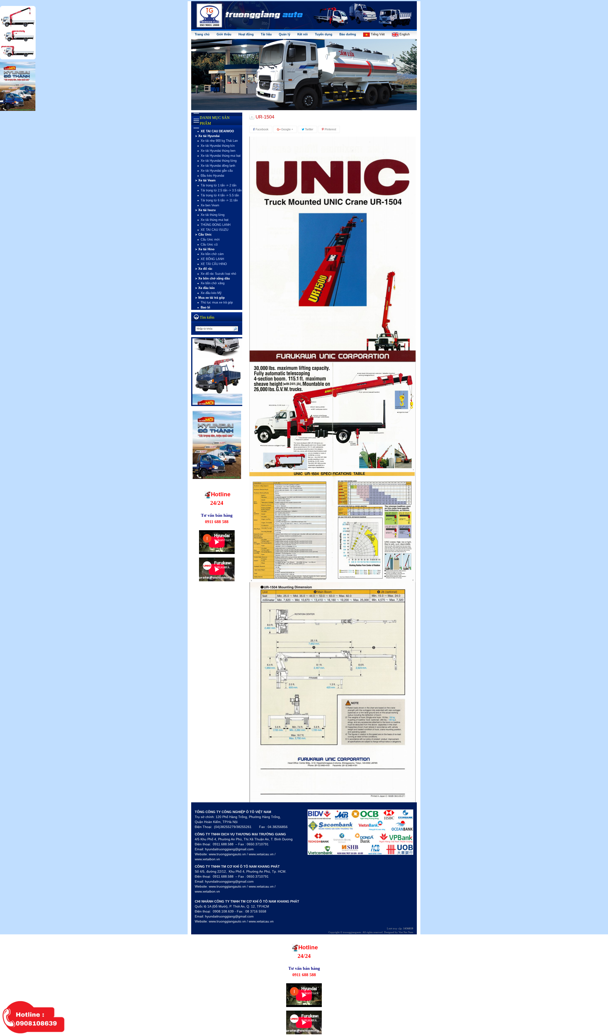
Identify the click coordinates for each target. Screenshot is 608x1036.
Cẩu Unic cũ (209, 244)
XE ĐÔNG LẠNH (212, 259)
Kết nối (302, 34)
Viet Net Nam (406, 932)
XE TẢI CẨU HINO (214, 264)
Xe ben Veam (210, 205)
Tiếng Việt (377, 34)
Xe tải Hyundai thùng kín (218, 145)
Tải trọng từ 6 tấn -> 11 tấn (219, 200)
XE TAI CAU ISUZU (214, 230)
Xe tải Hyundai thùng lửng (219, 160)
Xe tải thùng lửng (212, 215)
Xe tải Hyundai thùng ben (218, 150)
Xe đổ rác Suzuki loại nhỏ (218, 273)
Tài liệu (266, 34)
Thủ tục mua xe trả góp (217, 302)
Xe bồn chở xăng (212, 283)
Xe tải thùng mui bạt (214, 220)
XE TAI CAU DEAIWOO (217, 131)
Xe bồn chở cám (212, 254)
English (404, 34)
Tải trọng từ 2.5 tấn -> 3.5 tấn (221, 190)
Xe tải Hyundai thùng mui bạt (221, 155)
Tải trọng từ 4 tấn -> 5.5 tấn (220, 195)
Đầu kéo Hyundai (212, 175)
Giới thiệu (224, 34)
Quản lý (284, 34)
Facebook (261, 129)
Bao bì (205, 307)
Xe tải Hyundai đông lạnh (218, 165)
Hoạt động (246, 34)
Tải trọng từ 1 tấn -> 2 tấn (218, 185)
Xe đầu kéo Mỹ (211, 293)
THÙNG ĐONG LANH (215, 225)
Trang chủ (202, 34)
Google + (286, 129)
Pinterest (330, 129)
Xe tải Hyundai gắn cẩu (217, 170)
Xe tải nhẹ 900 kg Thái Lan (219, 140)
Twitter (308, 129)
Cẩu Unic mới (210, 239)
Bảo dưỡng (347, 34)
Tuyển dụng (323, 34)
